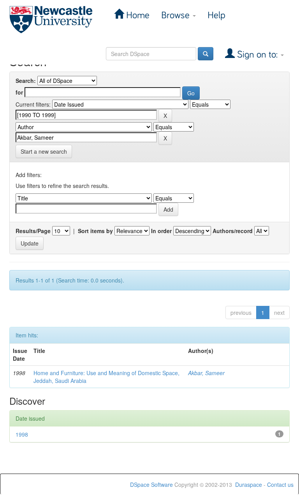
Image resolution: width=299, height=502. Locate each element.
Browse (176, 15)
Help (216, 15)
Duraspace (248, 484)
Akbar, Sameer (206, 373)
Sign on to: (257, 55)
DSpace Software (151, 484)
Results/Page (33, 231)
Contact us (280, 484)
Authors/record (233, 231)
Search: (26, 80)
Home (137, 15)
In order (161, 231)
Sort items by (95, 231)
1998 (22, 434)
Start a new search (44, 151)
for (19, 92)
